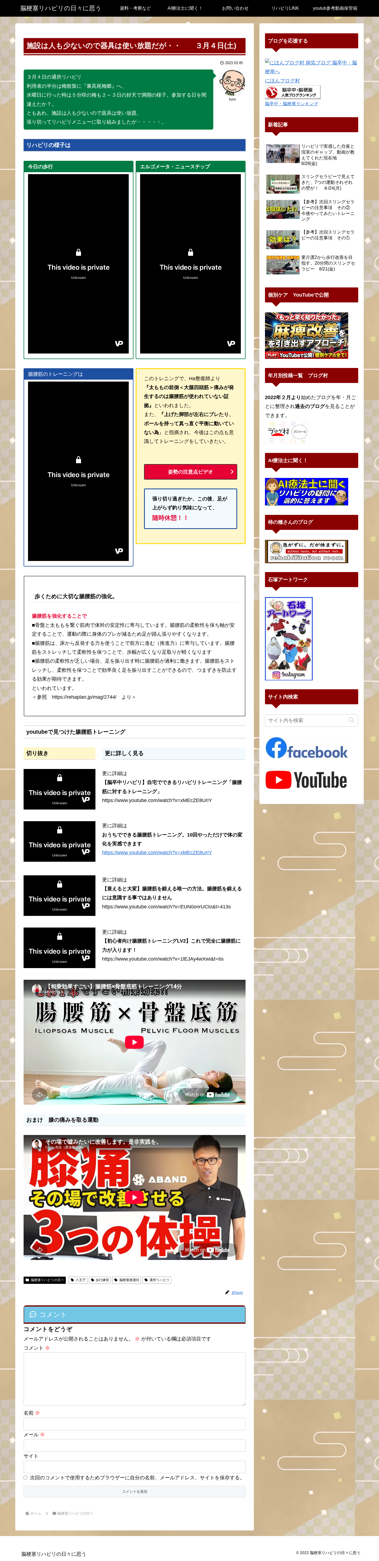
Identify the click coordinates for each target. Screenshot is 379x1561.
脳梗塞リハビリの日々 (47, 1280)
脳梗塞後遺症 (129, 1280)
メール (34, 1434)
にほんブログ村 (282, 81)
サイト (31, 1456)
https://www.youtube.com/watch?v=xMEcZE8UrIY (157, 852)
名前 (32, 1413)
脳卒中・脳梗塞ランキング (291, 103)
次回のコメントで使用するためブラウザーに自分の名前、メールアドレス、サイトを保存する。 (137, 1477)
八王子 (81, 1280)
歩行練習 (102, 1280)
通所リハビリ (160, 1280)
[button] (351, 720)
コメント (37, 1348)
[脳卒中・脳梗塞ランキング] (292, 92)
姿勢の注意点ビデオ (190, 472)
